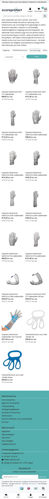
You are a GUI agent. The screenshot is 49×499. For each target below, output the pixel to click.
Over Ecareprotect (8, 400)
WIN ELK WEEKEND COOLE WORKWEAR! (17, 419)
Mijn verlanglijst (7, 441)
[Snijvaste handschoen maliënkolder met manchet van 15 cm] (13, 319)
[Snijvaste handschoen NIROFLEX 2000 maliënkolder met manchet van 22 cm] (36, 198)
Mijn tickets (6, 438)
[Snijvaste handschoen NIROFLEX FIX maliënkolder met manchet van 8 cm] (36, 238)
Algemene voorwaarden (10, 403)
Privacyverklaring (8, 406)
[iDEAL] (29, 489)
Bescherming (35, 50)
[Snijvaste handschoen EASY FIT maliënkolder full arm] (36, 279)
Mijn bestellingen (8, 434)
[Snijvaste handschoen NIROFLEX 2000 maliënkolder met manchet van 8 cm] (13, 158)
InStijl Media (32, 483)
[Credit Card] (22, 489)
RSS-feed (5, 422)
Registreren (6, 431)
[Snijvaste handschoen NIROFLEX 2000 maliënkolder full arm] (13, 279)
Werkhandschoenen (20, 50)
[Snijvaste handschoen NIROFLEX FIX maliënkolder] (13, 238)
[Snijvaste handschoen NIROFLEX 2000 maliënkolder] (36, 117)
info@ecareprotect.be (12, 460)
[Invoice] (43, 489)
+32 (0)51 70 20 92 (10, 456)
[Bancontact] (36, 489)
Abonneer (42, 477)
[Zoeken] (45, 16)
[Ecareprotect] (12, 10)
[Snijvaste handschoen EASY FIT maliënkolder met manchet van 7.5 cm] (36, 77)
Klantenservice (7, 416)
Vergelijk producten (9, 444)
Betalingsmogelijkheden (10, 409)
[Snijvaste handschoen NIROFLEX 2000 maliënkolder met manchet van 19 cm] (13, 198)
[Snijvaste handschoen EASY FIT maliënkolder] (13, 77)
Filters (37, 56)
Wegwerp (6, 50)
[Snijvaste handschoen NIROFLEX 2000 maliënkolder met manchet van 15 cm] (36, 158)
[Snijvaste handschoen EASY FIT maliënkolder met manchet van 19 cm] (13, 117)
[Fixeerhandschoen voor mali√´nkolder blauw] (13, 360)
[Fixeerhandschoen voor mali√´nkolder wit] (36, 319)
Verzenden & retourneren (11, 412)
